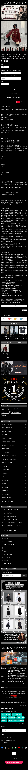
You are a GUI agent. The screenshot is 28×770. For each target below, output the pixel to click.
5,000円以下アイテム (7, 438)
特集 (3, 476)
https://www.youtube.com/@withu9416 (11, 292)
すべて (4, 318)
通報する (24, 310)
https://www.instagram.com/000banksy (11, 285)
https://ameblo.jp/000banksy (8, 288)
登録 (24, 575)
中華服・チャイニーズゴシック (9, 455)
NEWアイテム (5, 487)
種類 (2, 64)
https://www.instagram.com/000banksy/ (11, 204)
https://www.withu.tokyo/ (7, 194)
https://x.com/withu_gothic (8, 282)
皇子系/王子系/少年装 (7, 424)
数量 (2, 81)
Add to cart (14, 93)
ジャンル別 (4, 434)
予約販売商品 (5, 473)
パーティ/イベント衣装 (7, 501)
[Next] (26, 34)
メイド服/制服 (5, 469)
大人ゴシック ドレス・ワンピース (10, 459)
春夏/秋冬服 (5, 490)
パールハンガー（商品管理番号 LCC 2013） (11, 70)
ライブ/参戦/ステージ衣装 (8, 441)
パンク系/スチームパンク (8, 445)
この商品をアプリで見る (14, 306)
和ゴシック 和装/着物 (7, 462)
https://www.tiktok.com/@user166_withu (11, 295)
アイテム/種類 (5, 452)
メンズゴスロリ (5, 480)
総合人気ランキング (7, 427)
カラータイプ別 (5, 494)
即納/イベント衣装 (6, 431)
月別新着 (4, 483)
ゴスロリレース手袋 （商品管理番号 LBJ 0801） (12, 76)
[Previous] (2, 34)
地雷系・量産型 (5, 448)
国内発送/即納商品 (6, 497)
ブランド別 (4, 466)
